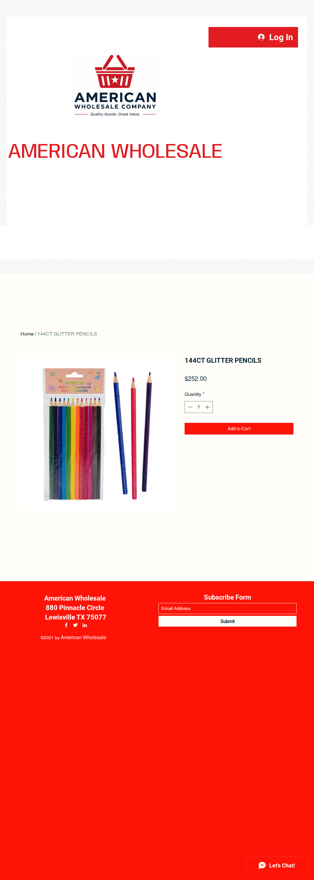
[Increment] (208, 407)
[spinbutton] (199, 407)
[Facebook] (66, 625)
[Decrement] (190, 407)
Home (27, 334)
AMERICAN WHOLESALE (115, 152)
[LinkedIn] (85, 625)
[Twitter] (75, 625)
